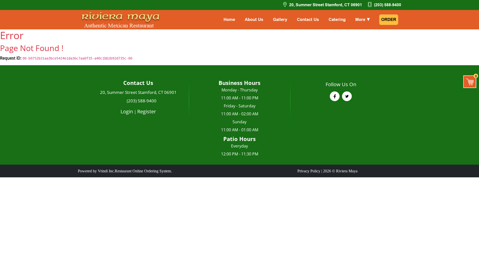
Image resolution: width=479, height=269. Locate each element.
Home (229, 19)
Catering (337, 19)
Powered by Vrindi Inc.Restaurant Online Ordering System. (125, 171)
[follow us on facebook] (335, 96)
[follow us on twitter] (347, 96)
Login (126, 111)
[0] (470, 81)
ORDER (388, 19)
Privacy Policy (308, 171)
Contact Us (308, 19)
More (362, 19)
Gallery (280, 19)
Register (146, 111)
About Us (254, 19)
